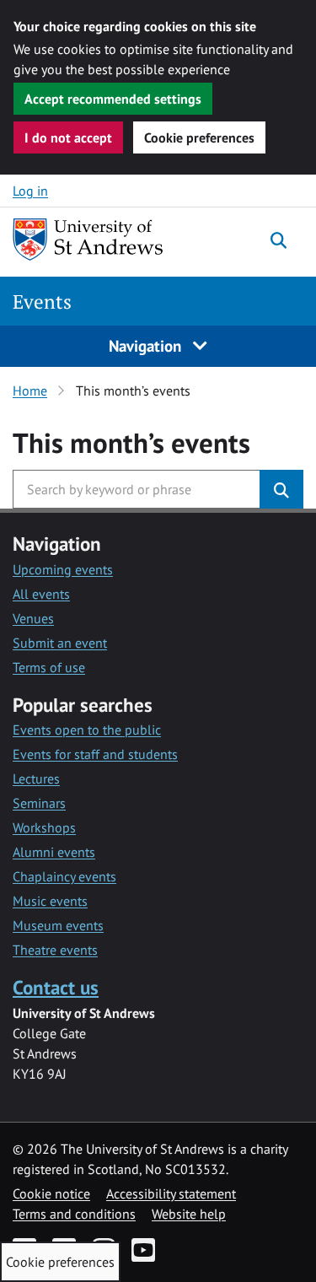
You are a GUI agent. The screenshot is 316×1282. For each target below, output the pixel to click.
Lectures (36, 778)
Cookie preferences (199, 137)
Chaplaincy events (64, 876)
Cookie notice (51, 1193)
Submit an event (60, 642)
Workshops (44, 827)
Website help (189, 1213)
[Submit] (281, 489)
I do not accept (68, 137)
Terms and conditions (74, 1213)
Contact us (56, 987)
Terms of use (49, 667)
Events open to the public (87, 729)
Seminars (39, 803)
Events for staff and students (95, 754)
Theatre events (55, 949)
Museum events (58, 925)
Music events (50, 900)
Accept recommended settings (112, 98)
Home (30, 390)
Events (42, 301)
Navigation (147, 345)
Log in (30, 190)
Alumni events (54, 851)
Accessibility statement (171, 1193)
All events (41, 593)
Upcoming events (63, 569)
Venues (33, 618)
